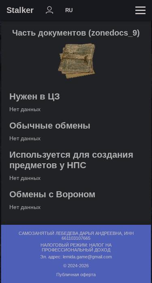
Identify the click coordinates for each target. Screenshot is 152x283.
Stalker (20, 10)
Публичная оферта (76, 274)
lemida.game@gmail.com (87, 256)
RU (69, 10)
